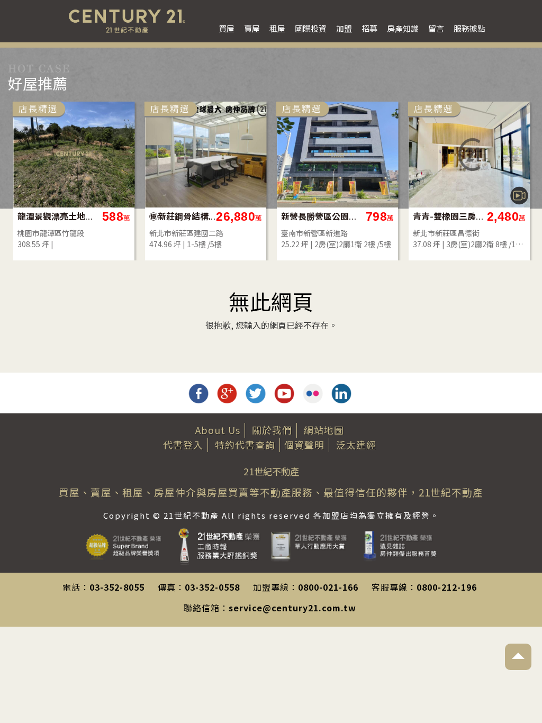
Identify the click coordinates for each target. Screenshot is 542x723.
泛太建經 (356, 444)
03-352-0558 (212, 587)
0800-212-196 (447, 587)
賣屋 (252, 28)
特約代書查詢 (245, 444)
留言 (436, 28)
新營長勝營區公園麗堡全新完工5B (319, 216)
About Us (217, 430)
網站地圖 (324, 430)
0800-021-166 (328, 587)
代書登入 (183, 444)
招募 (369, 28)
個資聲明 (304, 444)
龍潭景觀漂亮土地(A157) (55, 216)
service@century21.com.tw (292, 607)
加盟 (344, 28)
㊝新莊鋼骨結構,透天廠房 (187, 216)
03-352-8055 (116, 587)
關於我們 (272, 430)
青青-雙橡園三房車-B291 (451, 216)
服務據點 (469, 28)
